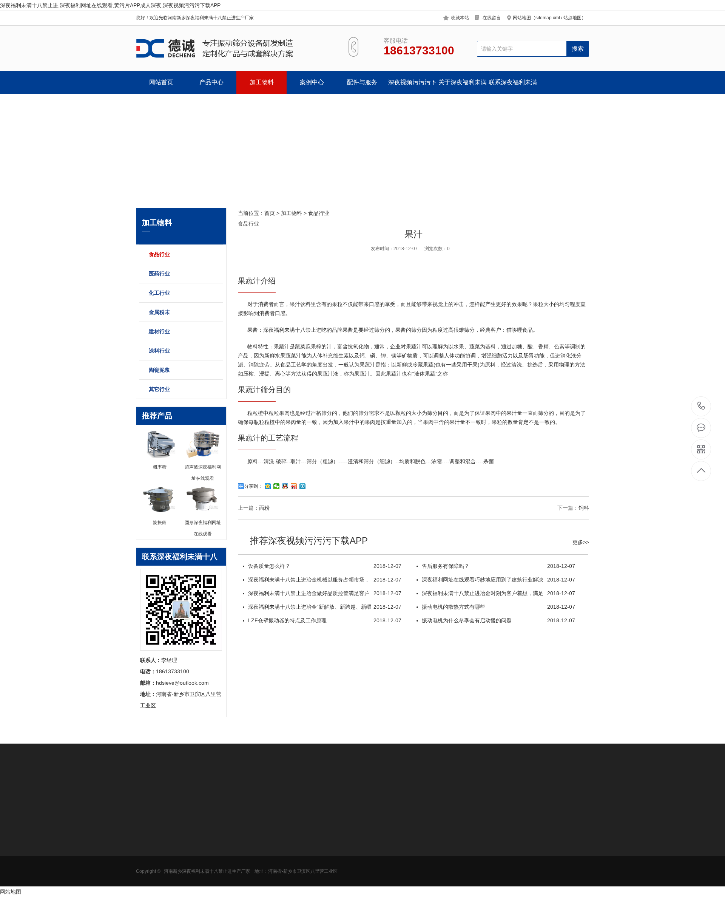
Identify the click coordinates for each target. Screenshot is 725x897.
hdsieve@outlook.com (421, 857)
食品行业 (159, 254)
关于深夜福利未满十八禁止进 (462, 86)
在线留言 (492, 17)
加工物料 (262, 82)
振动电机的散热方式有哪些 (498, 607)
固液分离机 (149, 877)
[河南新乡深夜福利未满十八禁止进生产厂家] (233, 48)
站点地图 (572, 17)
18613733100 (701, 406)
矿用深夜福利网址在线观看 (160, 868)
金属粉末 (159, 312)
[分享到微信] (276, 486)
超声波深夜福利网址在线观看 (264, 845)
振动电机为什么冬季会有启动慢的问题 (498, 620)
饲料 (583, 508)
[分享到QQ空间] (268, 486)
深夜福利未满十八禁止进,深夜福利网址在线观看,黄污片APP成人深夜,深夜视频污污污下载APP (110, 5)
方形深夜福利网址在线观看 (160, 845)
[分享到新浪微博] (294, 486)
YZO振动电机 (309, 831)
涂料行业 (159, 351)
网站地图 (10, 892)
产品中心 (211, 82)
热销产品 (253, 814)
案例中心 (312, 82)
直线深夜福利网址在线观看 (264, 868)
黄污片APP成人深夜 (159, 854)
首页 (269, 213)
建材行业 (159, 331)
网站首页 (161, 82)
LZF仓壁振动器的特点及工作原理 (324, 620)
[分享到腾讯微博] (302, 486)
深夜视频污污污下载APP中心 (412, 86)
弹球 (298, 877)
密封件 (301, 854)
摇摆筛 (249, 888)
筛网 (298, 843)
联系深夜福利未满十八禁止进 (513, 86)
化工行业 (159, 293)
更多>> (580, 542)
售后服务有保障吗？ (498, 566)
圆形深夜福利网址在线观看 (160, 834)
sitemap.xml (547, 17)
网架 (298, 865)
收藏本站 (460, 17)
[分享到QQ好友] (285, 486)
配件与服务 (362, 82)
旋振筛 (249, 831)
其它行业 (159, 389)
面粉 (264, 508)
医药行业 (159, 274)
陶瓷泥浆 (159, 370)
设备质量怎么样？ (324, 566)
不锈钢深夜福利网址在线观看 (264, 857)
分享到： (253, 486)
